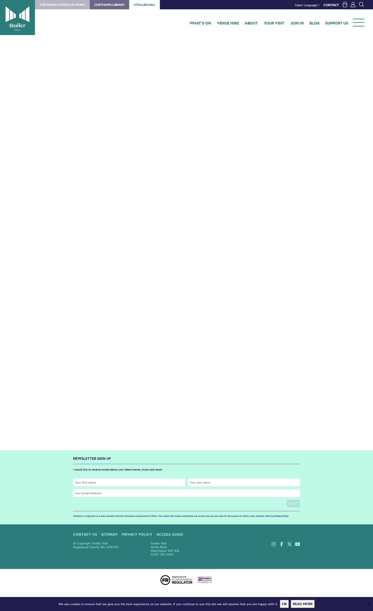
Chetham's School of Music (62, 4)
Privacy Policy (281, 516)
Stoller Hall (17, 17)
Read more (303, 604)
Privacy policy (137, 534)
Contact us (85, 534)
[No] (368, 604)
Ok (284, 604)
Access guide (169, 534)
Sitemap (109, 534)
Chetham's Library (109, 4)
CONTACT (331, 5)
